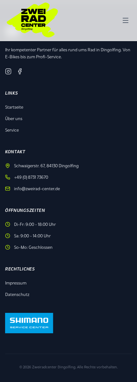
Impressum (15, 282)
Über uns (13, 118)
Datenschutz (17, 294)
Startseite (14, 107)
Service (12, 130)
